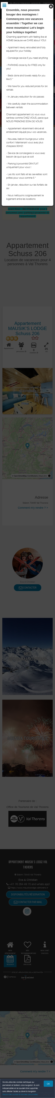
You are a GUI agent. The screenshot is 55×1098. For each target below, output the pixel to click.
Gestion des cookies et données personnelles (20, 1094)
